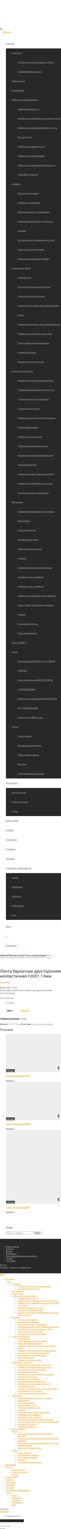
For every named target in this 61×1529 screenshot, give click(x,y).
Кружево (16, 184)
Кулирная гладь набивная (30, 577)
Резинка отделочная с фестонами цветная (39, 324)
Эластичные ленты (21, 268)
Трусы (15, 811)
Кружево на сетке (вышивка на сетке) (36, 240)
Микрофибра (24, 521)
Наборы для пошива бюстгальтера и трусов (39, 118)
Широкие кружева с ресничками (33, 212)
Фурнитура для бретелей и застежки (35, 380)
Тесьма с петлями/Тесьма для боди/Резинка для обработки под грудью (37, 1390)
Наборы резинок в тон (28, 109)
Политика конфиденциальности (21, 1256)
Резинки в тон (24, 277)
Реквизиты (11, 1254)
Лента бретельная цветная (31, 296)
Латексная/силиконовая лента (33, 446)
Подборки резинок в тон (29, 72)
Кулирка (22, 558)
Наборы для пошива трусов (31, 146)
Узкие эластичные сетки (30, 549)
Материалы (17, 502)
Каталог (10, 43)
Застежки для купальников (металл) (35, 455)
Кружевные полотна (28, 624)
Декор (15, 727)
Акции (15, 878)
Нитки (15, 652)
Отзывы (10, 858)
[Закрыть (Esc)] (9, 1526)
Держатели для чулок (28, 409)
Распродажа (18, 90)
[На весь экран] (4, 1526)
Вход (8, 926)
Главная (4, 955)
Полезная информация (18, 868)
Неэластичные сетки (28, 540)
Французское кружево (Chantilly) (34, 259)
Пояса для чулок (20, 802)
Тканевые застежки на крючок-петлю (36, 390)
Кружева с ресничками (29, 203)
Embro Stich (12, 820)
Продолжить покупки (12, 1520)
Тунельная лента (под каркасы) (33, 399)
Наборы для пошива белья (25, 100)
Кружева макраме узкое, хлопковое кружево (38, 1327)
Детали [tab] (10, 1002)
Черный (24, 1010)
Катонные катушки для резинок (33, 493)
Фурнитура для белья (22, 371)
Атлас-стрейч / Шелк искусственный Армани (38, 1422)
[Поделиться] (7, 1526)
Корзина (10, 849)
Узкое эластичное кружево (31, 249)
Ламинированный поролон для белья (36, 511)
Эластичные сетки (27, 530)
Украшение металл (27, 465)
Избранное (17, 887)
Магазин (13, 955)
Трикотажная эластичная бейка (33, 343)
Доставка (11, 839)
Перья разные (25, 736)
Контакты (16, 896)
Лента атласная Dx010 (18, 1076)
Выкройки (11, 783)
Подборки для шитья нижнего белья (35, 62)
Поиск (37, 1233)
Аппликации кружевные (29, 745)
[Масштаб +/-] (1, 1526)
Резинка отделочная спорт (31, 362)
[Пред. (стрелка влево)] (1, 1528)
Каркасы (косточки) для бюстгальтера (36, 418)
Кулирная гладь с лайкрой (31, 586)
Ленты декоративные (28, 755)
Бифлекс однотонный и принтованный (36, 596)
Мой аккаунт (18, 906)
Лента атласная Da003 (18, 1207)
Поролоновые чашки (28, 427)
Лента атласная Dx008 (18, 1124)
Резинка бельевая (27, 352)
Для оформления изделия (31, 774)
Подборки (16, 53)
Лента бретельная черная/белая (34, 287)
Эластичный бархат (27, 633)
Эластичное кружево (28, 193)
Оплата (10, 830)
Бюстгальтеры (19, 792)
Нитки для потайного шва (30, 717)
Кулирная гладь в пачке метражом (35, 568)
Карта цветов (18, 81)
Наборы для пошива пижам (31, 156)
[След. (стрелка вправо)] (4, 1528)
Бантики (22, 764)
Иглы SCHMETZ (19, 642)
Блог (14, 915)
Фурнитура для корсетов (30, 437)
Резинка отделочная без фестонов (35, 334)
